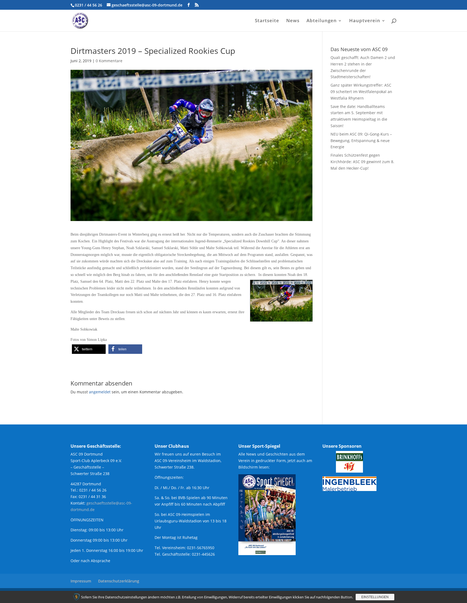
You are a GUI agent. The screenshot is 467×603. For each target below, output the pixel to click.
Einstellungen (375, 597)
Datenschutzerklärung (118, 581)
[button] (89, 349)
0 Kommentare (109, 60)
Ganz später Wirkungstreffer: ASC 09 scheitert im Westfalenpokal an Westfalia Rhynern (361, 92)
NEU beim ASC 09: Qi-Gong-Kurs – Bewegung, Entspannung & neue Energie (361, 140)
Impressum (81, 581)
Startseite (267, 21)
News (292, 21)
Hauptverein (364, 21)
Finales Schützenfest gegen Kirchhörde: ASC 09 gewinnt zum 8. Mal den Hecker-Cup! (362, 162)
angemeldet (100, 391)
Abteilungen (321, 21)
